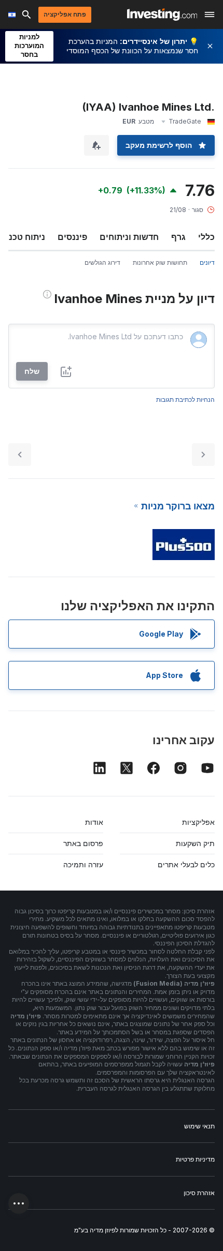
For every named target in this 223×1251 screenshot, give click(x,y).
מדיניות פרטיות (195, 1159)
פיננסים (72, 237)
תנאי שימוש (199, 1126)
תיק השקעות (195, 843)
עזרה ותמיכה (83, 864)
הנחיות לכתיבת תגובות (185, 399)
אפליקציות (198, 822)
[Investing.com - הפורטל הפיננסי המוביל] (162, 14)
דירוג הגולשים (102, 262)
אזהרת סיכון (199, 1193)
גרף (178, 237)
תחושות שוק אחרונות (160, 262)
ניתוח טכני (25, 237)
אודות (94, 822)
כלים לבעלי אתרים (186, 864)
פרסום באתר (83, 843)
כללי (206, 237)
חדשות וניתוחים (129, 237)
